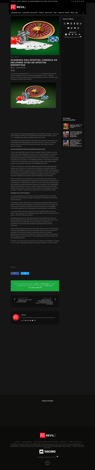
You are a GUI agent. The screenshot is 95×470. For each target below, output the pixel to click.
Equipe (19, 1)
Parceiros (24, 1)
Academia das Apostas (35, 73)
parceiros (13, 267)
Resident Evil (16, 12)
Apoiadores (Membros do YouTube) (37, 1)
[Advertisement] (35, 121)
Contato (13, 1)
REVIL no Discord (53, 1)
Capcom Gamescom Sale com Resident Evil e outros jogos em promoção (76, 134)
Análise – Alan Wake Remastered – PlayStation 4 (24, 300)
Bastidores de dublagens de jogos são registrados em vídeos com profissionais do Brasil (44, 302)
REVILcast (48, 12)
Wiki (55, 12)
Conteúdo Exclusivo (30, 12)
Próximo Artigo (47, 298)
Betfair (12, 137)
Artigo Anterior (22, 298)
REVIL (13, 67)
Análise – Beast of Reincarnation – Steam (76, 126)
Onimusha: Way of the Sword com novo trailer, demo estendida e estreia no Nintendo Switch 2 (76, 143)
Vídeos (41, 12)
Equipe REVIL (27, 441)
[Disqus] (35, 344)
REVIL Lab (74, 12)
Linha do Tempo (64, 12)
